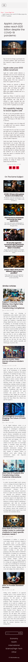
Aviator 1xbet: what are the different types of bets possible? (14, 271)
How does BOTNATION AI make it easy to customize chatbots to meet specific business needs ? (13, 531)
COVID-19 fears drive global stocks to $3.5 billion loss (14, 195)
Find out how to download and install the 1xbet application (14, 219)
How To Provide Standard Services (12, 586)
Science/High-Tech (9, 13)
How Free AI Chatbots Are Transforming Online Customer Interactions (13, 475)
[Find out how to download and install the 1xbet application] (13, 210)
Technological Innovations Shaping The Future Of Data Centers (13, 418)
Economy (14, 638)
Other (14, 652)
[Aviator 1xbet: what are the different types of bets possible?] (13, 262)
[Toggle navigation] (4, 5)
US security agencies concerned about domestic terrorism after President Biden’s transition (14, 245)
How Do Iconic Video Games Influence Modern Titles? (13, 361)
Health (14, 642)
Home (2, 13)
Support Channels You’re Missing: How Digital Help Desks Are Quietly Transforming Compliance (13, 305)
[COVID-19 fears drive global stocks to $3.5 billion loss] (13, 186)
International (14, 645)
